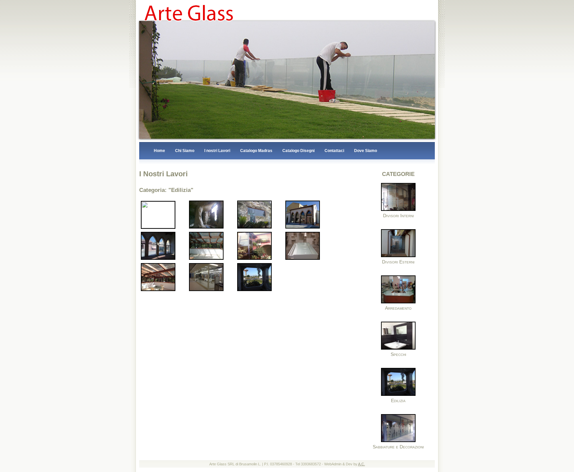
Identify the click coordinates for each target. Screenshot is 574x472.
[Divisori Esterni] (398, 256)
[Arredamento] (398, 302)
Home (159, 151)
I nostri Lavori (217, 151)
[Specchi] (398, 349)
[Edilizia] (398, 395)
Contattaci (334, 151)
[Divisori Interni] (398, 210)
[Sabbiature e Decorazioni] (398, 441)
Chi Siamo (184, 151)
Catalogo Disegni (298, 151)
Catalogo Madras (256, 151)
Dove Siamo (365, 151)
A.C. (361, 464)
